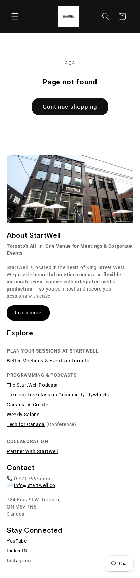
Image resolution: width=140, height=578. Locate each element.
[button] (15, 16)
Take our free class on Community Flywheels (58, 394)
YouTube (17, 541)
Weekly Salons (23, 414)
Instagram (19, 560)
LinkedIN (17, 550)
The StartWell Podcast (32, 385)
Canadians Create (27, 404)
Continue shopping (70, 107)
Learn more (28, 312)
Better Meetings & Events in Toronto (48, 360)
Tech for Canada (26, 424)
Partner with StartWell (32, 451)
